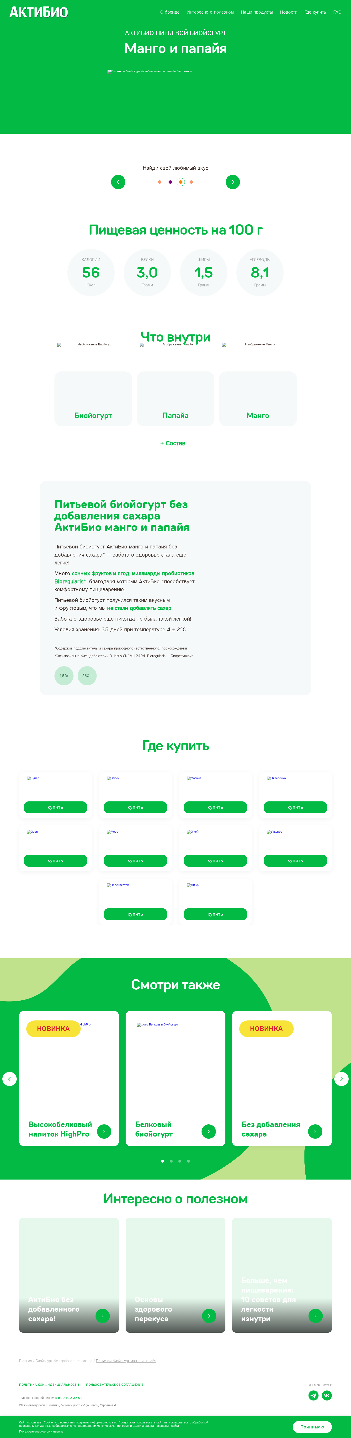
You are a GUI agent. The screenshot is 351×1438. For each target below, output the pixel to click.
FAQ (337, 12)
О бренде (170, 12)
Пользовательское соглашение (114, 1384)
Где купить (315, 12)
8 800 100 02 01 (68, 1398)
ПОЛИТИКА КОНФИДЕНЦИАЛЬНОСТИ (49, 1384)
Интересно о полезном (210, 12)
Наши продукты (257, 12)
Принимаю (312, 1427)
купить (55, 807)
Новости (288, 12)
